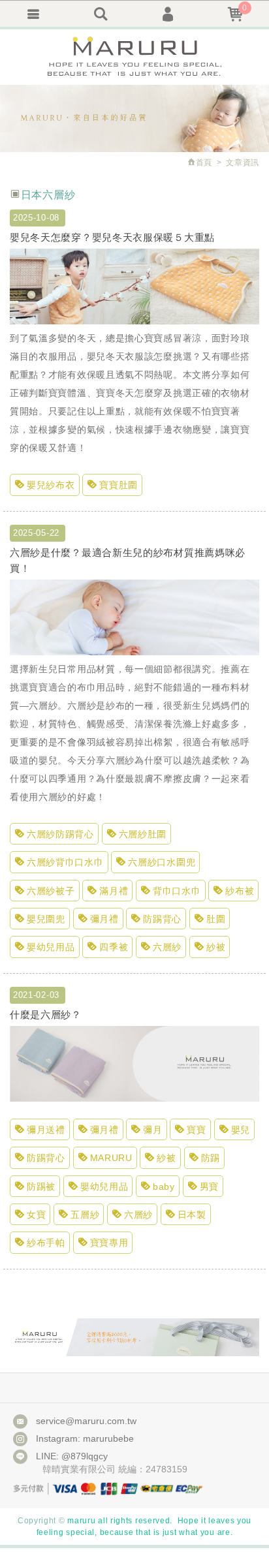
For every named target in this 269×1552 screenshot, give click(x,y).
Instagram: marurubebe (85, 1438)
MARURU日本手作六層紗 (134, 57)
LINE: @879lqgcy (72, 1456)
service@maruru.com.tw (86, 1421)
